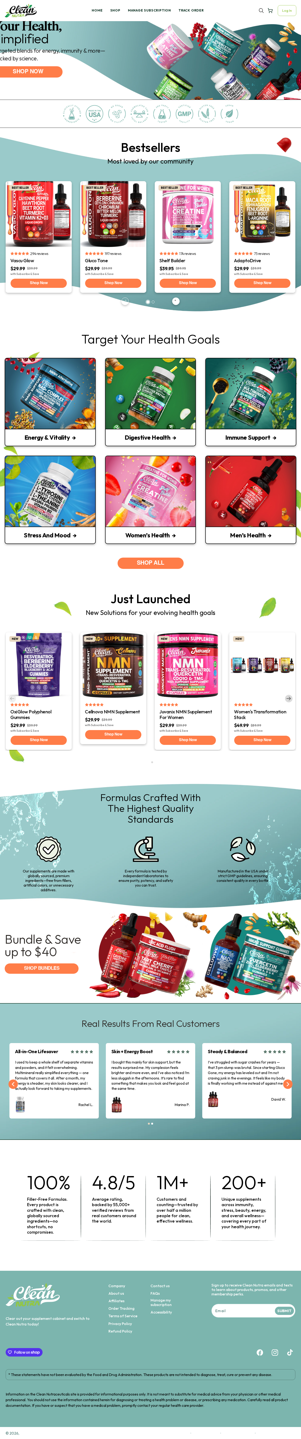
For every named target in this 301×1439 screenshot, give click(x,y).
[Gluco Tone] (113, 214)
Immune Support (247, 437)
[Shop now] (150, 66)
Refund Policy (120, 1331)
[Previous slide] (125, 301)
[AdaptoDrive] (262, 214)
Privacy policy (206, 1433)
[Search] (261, 10)
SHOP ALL (150, 563)
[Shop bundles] (150, 955)
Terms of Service (122, 1316)
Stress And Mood (47, 535)
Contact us (160, 1286)
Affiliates (116, 1301)
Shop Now (39, 283)
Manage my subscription (161, 1302)
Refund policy (176, 1433)
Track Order (191, 10)
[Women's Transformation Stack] (262, 665)
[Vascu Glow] (39, 214)
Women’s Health (147, 535)
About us (116, 1293)
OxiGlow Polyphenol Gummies (30, 714)
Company (116, 1286)
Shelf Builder (172, 260)
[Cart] (270, 10)
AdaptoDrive (247, 260)
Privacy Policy (120, 1324)
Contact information (276, 1433)
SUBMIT (284, 1310)
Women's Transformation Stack (260, 714)
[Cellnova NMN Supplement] (113, 665)
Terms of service (238, 1433)
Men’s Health (247, 535)
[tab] (148, 302)
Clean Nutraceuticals (38, 1433)
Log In (287, 10)
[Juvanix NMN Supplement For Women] (188, 665)
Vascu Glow (22, 260)
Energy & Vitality (47, 437)
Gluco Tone (96, 260)
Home (97, 10)
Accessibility (161, 1312)
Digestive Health (147, 437)
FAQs (155, 1293)
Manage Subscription (149, 10)
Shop (115, 10)
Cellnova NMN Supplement (112, 712)
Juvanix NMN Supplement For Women (185, 714)
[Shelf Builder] (188, 214)
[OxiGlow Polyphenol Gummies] (39, 665)
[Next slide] (176, 301)
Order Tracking (121, 1308)
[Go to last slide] (13, 1084)
